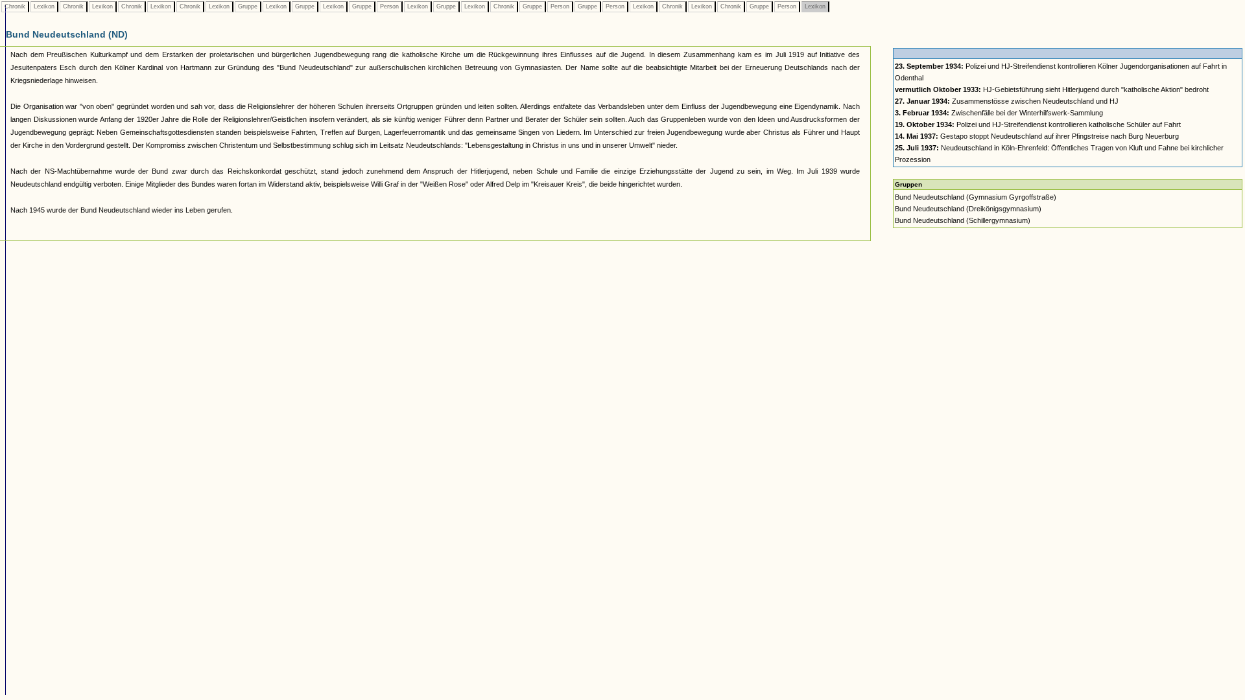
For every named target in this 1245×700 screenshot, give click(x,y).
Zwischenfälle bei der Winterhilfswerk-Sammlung (999, 113)
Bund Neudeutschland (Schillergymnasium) (962, 220)
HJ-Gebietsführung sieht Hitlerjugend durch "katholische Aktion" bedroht (1052, 89)
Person (389, 6)
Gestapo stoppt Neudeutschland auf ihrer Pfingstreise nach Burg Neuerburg (1037, 136)
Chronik (15, 6)
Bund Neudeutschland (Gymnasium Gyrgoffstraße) (975, 197)
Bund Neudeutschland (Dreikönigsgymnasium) (968, 209)
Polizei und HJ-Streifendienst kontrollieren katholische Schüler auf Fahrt (1038, 124)
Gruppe (247, 6)
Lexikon (44, 6)
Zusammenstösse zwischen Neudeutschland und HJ (1007, 101)
